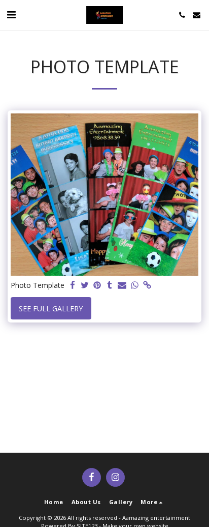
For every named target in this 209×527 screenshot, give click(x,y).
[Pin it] (97, 285)
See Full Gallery (51, 308)
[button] (11, 14)
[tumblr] (110, 285)
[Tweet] (85, 285)
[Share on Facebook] (72, 285)
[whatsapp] (135, 285)
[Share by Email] (122, 285)
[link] (147, 285)
